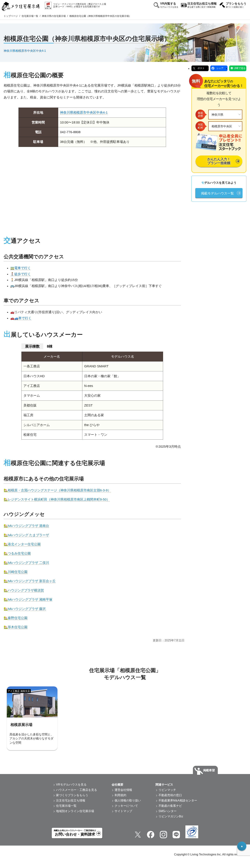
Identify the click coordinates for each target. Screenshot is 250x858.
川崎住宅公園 (17, 572)
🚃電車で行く (20, 268)
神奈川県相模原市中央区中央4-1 (25, 50)
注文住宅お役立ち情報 (202, 5)
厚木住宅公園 (17, 627)
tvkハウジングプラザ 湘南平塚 (30, 599)
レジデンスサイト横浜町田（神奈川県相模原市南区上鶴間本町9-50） (59, 499)
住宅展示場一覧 (30, 16)
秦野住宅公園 (17, 618)
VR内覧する (169, 5)
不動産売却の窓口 (170, 795)
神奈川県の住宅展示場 (54, 16)
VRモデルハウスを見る (71, 784)
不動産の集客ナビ (170, 805)
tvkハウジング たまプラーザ (28, 535)
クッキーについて (126, 805)
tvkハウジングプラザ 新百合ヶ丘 (32, 581)
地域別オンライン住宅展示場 (75, 811)
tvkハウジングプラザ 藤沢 (27, 609)
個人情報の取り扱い (128, 800)
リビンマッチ (167, 789)
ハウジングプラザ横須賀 (26, 590)
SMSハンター (167, 811)
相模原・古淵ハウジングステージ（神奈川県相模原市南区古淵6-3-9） (59, 490)
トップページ (11, 16)
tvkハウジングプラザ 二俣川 (28, 563)
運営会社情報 (123, 789)
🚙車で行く (22, 318)
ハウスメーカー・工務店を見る (76, 789)
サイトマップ (123, 811)
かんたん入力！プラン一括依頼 (218, 161)
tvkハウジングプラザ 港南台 (28, 526)
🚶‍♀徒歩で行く (20, 274)
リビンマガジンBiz (170, 816)
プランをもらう (236, 5)
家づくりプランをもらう (72, 795)
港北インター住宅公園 (24, 544)
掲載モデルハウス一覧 (217, 193)
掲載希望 (209, 770)
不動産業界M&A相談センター (177, 800)
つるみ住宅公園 (19, 553)
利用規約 (120, 795)
